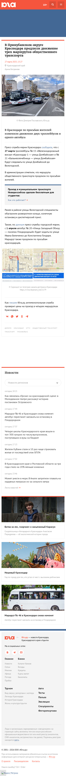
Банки (21, 658)
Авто (41, 688)
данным (20, 224)
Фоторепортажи (47, 710)
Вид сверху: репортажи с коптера (19, 693)
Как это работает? (17, 200)
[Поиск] (52, 4)
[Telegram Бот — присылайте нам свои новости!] (21, 652)
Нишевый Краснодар (16, 572)
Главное (9, 658)
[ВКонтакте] (7, 652)
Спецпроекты (45, 706)
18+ (45, 4)
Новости (11, 372)
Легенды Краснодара (14, 696)
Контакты (36, 761)
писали (13, 302)
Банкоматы (22, 677)
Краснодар (19, 328)
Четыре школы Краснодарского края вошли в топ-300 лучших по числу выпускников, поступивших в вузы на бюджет (29, 434)
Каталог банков (24, 663)
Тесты (41, 692)
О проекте (6, 761)
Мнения (8, 670)
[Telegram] (14, 652)
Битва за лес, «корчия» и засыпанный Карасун (30, 526)
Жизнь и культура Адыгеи (16, 703)
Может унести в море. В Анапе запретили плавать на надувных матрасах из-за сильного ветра (33, 480)
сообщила (46, 147)
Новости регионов (18, 382)
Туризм (9, 688)
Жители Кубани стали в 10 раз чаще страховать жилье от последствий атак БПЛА (30, 451)
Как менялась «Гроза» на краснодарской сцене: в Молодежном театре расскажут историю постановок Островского (31, 399)
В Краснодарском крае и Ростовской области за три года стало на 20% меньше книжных (33, 465)
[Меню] (61, 4)
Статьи (7, 667)
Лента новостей (11, 487)
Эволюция (44, 701)
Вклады (21, 667)
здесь (16, 740)
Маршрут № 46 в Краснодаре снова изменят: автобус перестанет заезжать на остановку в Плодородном (29, 417)
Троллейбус (22, 332)
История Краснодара (14, 700)
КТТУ (28, 328)
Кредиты (22, 670)
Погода (8, 677)
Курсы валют (23, 673)
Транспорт (10, 332)
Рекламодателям (21, 761)
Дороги (8, 328)
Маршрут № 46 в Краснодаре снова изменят (29, 615)
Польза (42, 697)
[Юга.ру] (9, 4)
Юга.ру (25, 637)
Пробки (8, 680)
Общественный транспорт (45, 328)
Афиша (8, 673)
